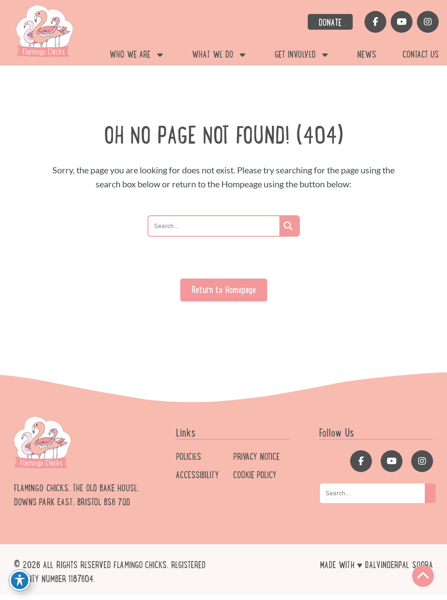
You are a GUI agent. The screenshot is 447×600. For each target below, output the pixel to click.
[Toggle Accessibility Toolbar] (19, 580)
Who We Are (130, 54)
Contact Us (420, 54)
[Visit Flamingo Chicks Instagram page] (428, 22)
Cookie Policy (254, 475)
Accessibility (197, 475)
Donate (330, 23)
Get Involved (295, 54)
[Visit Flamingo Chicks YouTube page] (402, 22)
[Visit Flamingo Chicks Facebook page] (375, 22)
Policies (188, 457)
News (366, 54)
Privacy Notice (256, 457)
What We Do (212, 54)
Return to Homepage (224, 290)
